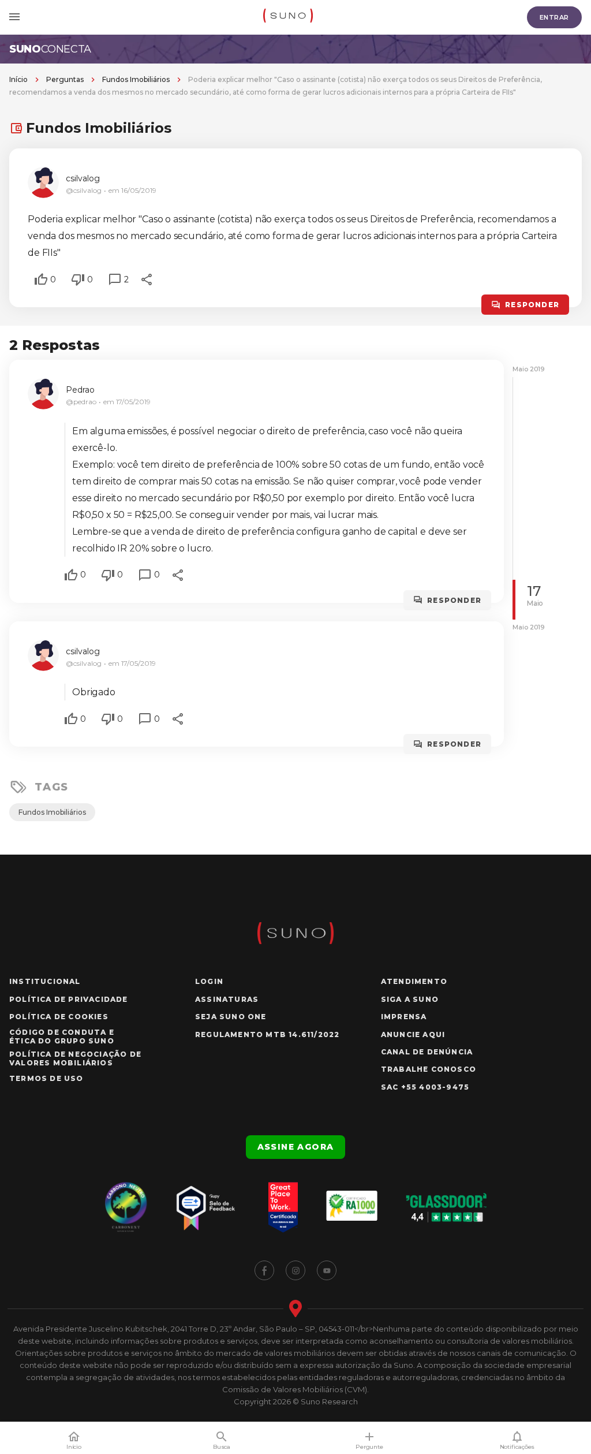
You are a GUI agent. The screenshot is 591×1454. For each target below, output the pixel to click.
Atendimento (414, 981)
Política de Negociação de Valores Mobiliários (75, 1058)
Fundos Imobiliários (136, 79)
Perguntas (65, 79)
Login (209, 981)
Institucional (45, 981)
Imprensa (404, 1016)
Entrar (554, 17)
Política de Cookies (59, 1016)
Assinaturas (227, 999)
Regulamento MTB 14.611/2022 (267, 1034)
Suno (50, 49)
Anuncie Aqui (413, 1034)
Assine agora (295, 1147)
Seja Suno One (231, 1016)
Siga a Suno (410, 999)
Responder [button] (532, 304)
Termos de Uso (46, 1078)
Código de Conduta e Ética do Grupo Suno (61, 1036)
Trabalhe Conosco (428, 1069)
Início (18, 79)
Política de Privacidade (68, 999)
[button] (41, 279)
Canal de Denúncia (427, 1051)
